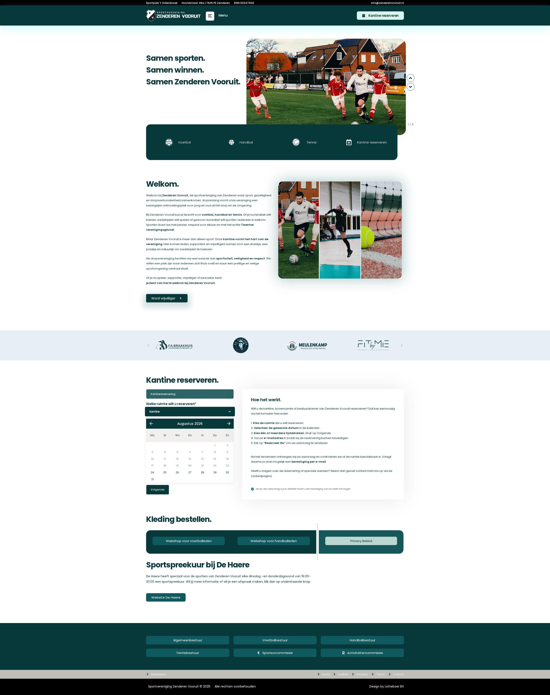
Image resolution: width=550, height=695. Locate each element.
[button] (210, 16)
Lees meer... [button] (298, 257)
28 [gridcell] (202, 472)
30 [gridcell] (227, 472)
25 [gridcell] (165, 472)
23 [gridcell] (227, 465)
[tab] (298, 230)
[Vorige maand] (151, 423)
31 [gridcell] (152, 479)
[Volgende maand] (229, 423)
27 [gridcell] (189, 472)
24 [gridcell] (152, 472)
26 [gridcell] (177, 472)
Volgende (158, 490)
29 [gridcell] (215, 472)
